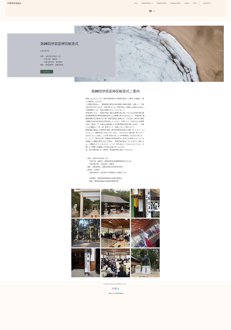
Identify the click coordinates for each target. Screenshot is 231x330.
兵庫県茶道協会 (14, 3)
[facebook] (118, 288)
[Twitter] (115, 288)
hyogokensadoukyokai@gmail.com (115, 284)
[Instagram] (113, 288)
